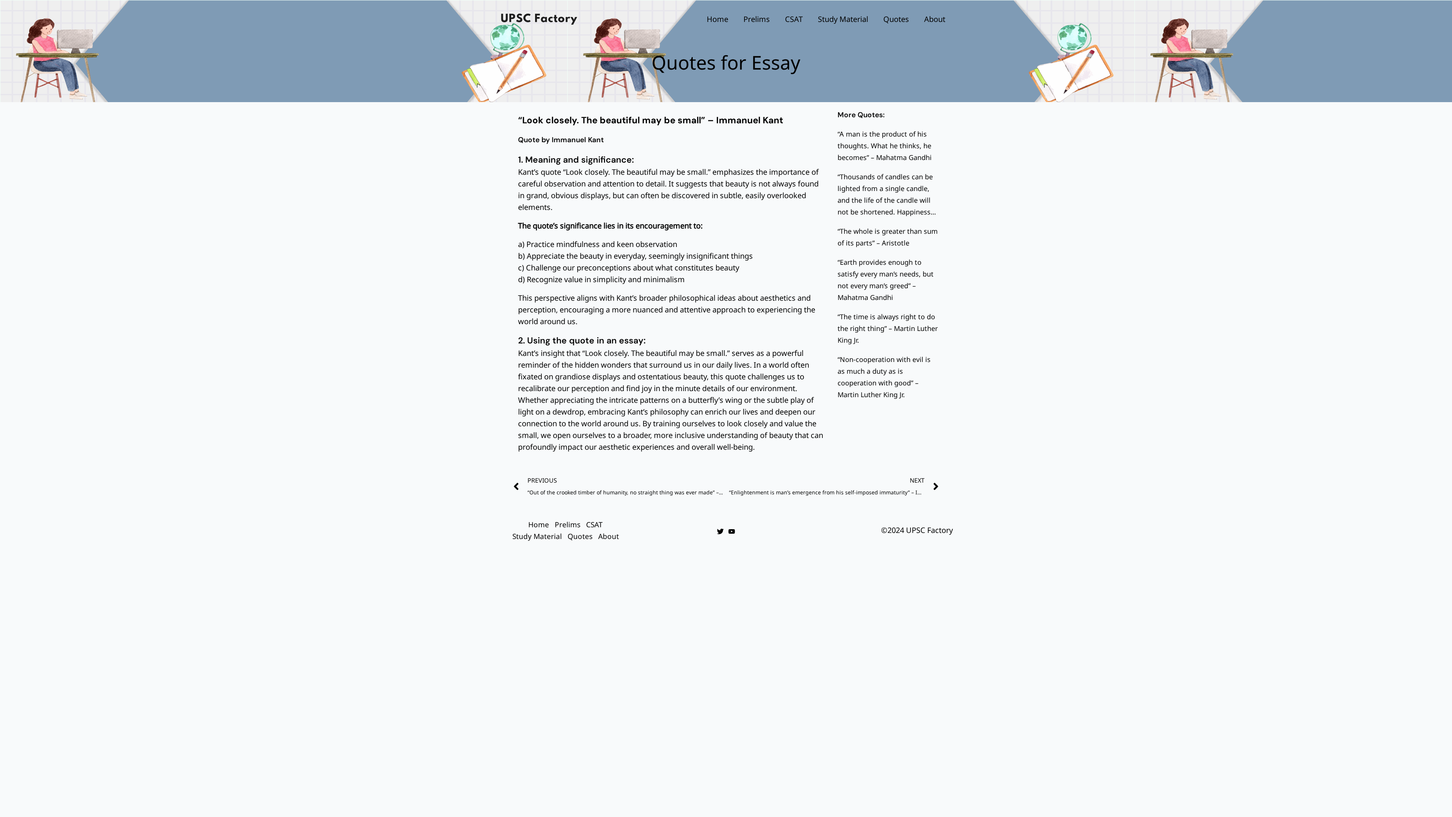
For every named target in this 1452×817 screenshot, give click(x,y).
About (934, 19)
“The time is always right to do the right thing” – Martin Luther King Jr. (888, 328)
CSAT (794, 19)
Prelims (756, 19)
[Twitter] (720, 531)
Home (717, 19)
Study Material (843, 19)
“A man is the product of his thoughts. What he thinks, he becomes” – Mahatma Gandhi (885, 145)
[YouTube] (731, 531)
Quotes (896, 19)
